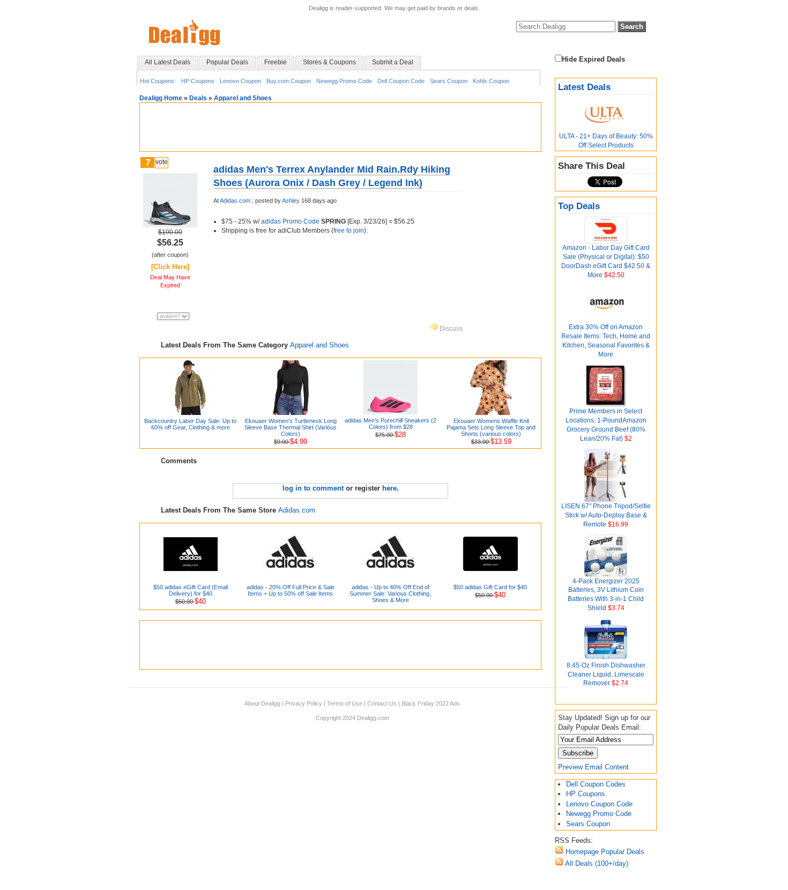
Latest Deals (584, 87)
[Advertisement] (340, 127)
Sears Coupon (448, 81)
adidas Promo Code (290, 221)
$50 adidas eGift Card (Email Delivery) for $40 (190, 590)
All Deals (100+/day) (595, 863)
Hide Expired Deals (593, 59)
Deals (198, 98)
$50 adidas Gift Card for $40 (490, 587)
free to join (348, 230)
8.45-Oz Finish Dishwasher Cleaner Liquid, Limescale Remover (606, 674)
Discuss (450, 328)
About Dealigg (262, 703)
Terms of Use (344, 703)
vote (161, 162)
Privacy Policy (303, 703)
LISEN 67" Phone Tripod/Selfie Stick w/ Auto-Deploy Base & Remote (606, 515)
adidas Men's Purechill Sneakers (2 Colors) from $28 (390, 423)
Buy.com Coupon (288, 81)
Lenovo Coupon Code (599, 804)
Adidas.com (235, 200)
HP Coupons (197, 81)
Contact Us (382, 703)
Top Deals (579, 206)
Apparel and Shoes (243, 98)
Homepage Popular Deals (603, 852)
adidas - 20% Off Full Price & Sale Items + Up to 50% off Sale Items (290, 590)
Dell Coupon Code (401, 81)
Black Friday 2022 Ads (431, 703)
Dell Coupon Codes (596, 784)
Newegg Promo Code (344, 81)
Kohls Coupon (491, 81)
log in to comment (313, 488)
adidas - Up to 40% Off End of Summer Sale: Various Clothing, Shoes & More (390, 593)
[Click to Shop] (170, 225)
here (389, 488)
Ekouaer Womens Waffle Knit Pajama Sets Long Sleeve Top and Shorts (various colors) (491, 427)
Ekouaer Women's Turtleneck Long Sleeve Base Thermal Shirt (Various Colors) (290, 427)
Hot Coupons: (158, 81)
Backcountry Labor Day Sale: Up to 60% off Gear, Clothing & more (190, 424)
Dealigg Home (160, 98)
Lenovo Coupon (240, 81)
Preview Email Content (593, 767)
